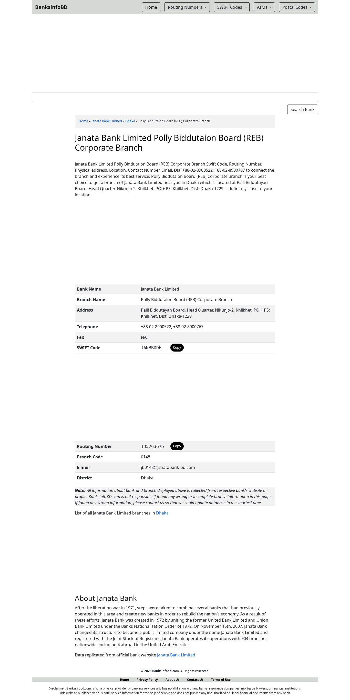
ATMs (263, 7)
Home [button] (151, 7)
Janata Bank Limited (106, 121)
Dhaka (130, 121)
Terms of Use (221, 679)
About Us (172, 679)
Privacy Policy (147, 679)
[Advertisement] (175, 52)
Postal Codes (295, 7)
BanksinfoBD (51, 7)
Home (83, 121)
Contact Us (195, 679)
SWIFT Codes (230, 7)
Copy (177, 347)
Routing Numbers (185, 7)
